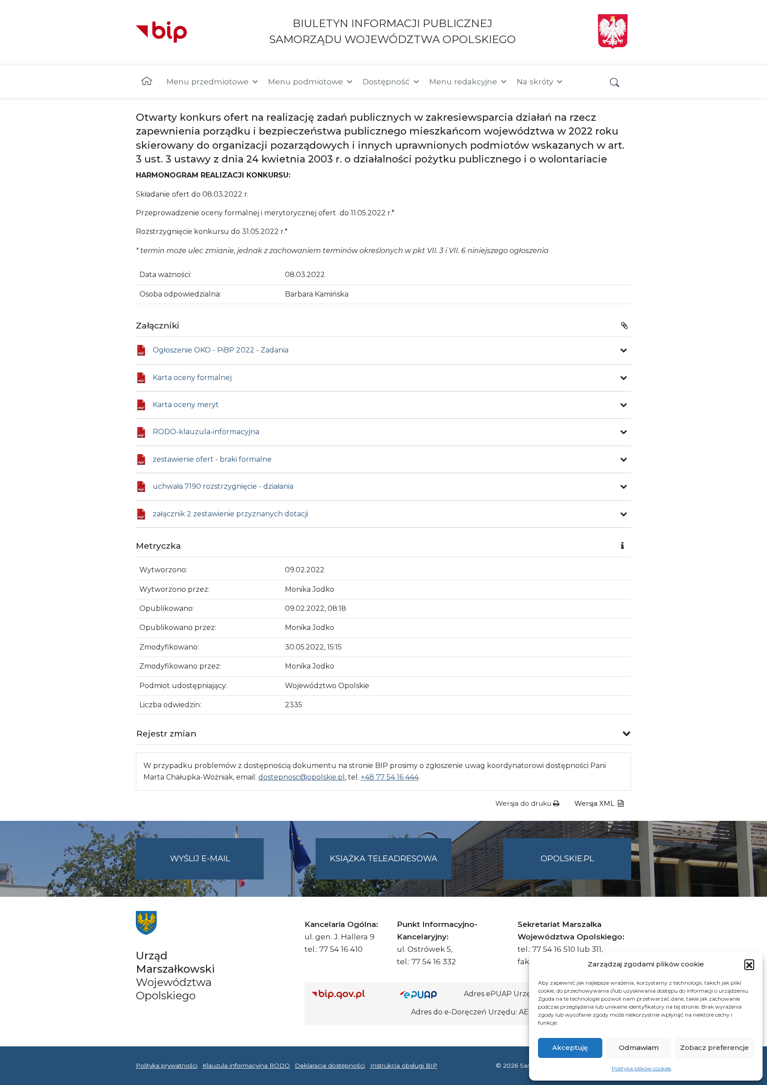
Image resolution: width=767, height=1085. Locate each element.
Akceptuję (570, 1047)
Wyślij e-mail (217, 866)
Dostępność (386, 81)
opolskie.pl (567, 858)
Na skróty (535, 81)
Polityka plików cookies (641, 1068)
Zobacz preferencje (714, 1047)
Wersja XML (595, 803)
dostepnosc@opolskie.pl (301, 777)
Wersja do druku (524, 803)
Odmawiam (639, 1047)
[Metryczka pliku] (623, 350)
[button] (749, 964)
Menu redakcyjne (463, 81)
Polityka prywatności (167, 1065)
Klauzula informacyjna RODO (246, 1065)
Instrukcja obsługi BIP (403, 1065)
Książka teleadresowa (383, 858)
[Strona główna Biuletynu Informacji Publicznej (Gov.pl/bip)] (348, 994)
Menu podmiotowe (305, 81)
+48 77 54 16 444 (390, 777)
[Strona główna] (147, 82)
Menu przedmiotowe (207, 81)
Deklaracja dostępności (330, 1065)
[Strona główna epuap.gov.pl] (428, 994)
